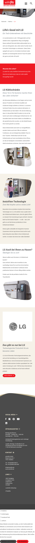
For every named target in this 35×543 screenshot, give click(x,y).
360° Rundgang (10, 478)
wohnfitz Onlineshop (11, 488)
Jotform (3, 521)
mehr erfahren (8, 375)
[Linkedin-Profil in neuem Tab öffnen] (6, 423)
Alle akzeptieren (22, 541)
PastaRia (8, 491)
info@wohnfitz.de (9, 467)
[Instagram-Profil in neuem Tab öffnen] (9, 419)
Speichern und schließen (8, 541)
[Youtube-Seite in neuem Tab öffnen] (18, 419)
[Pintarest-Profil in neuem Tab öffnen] (14, 419)
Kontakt (8, 485)
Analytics (4, 511)
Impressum (9, 481)
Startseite (3, 21)
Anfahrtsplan (5, 514)
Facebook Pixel (5, 517)
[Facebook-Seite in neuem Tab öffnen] (5, 419)
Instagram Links (10, 480)
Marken (10, 21)
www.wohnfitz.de (9, 469)
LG (15, 21)
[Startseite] (9, 3)
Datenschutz (9, 483)
